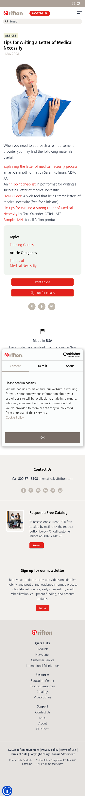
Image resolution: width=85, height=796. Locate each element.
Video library (42, 697)
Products (42, 649)
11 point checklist (22, 184)
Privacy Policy (49, 750)
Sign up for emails (42, 293)
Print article (42, 282)
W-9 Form (42, 729)
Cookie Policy (15, 417)
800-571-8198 (39, 13)
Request (37, 545)
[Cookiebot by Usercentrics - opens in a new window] (63, 355)
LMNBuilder (12, 196)
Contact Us (42, 712)
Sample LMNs (14, 220)
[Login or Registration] (75, 3)
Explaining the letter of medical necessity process (40, 166)
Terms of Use (68, 750)
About (42, 723)
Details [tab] (42, 366)
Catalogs (42, 692)
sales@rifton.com (61, 479)
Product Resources (42, 686)
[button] (7, 791)
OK (42, 437)
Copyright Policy (40, 754)
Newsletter (42, 655)
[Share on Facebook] (43, 308)
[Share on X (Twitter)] (33, 308)
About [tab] (70, 366)
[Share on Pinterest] (52, 308)
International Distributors (42, 666)
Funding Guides (22, 245)
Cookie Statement (63, 754)
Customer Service (42, 660)
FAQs (42, 718)
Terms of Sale (18, 754)
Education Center (42, 681)
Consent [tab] (15, 366)
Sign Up (42, 607)
